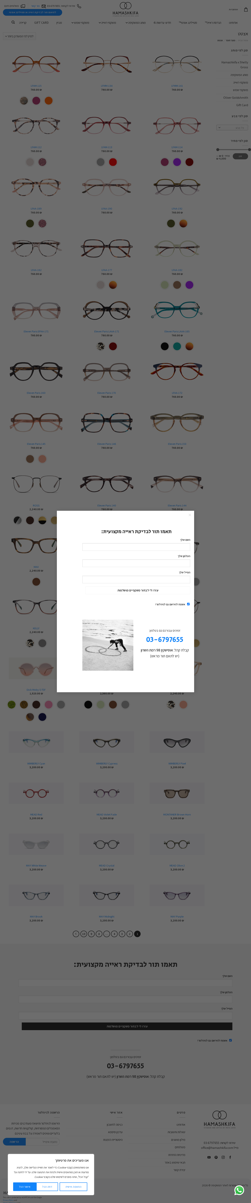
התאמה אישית (73, 1186)
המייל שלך (184, 572)
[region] (51, 1174)
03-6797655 (164, 640)
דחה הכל (47, 1186)
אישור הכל (25, 1186)
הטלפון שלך (184, 556)
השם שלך (185, 540)
